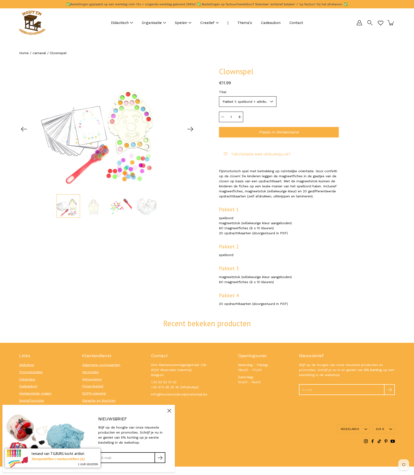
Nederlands (350, 429)
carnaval (39, 53)
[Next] (190, 129)
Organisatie (152, 23)
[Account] (359, 23)
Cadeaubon (271, 23)
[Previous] (24, 129)
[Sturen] (389, 389)
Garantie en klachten (98, 400)
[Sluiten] (169, 410)
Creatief (207, 23)
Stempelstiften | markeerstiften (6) (57, 459)
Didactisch (120, 23)
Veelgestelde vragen (35, 393)
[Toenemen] (239, 117)
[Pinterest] (386, 441)
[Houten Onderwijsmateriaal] (32, 23)
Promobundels (31, 372)
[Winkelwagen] (391, 23)
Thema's (244, 23)
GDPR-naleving (94, 393)
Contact (296, 23)
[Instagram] (366, 441)
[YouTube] (393, 441)
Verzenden (90, 372)
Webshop (26, 365)
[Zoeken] (370, 23)
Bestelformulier (31, 400)
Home (24, 53)
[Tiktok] (379, 441)
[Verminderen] (222, 117)
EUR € (380, 429)
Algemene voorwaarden (101, 365)
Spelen (181, 23)
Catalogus (27, 379)
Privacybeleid (92, 386)
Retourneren (92, 379)
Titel (222, 92)
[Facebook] (372, 441)
